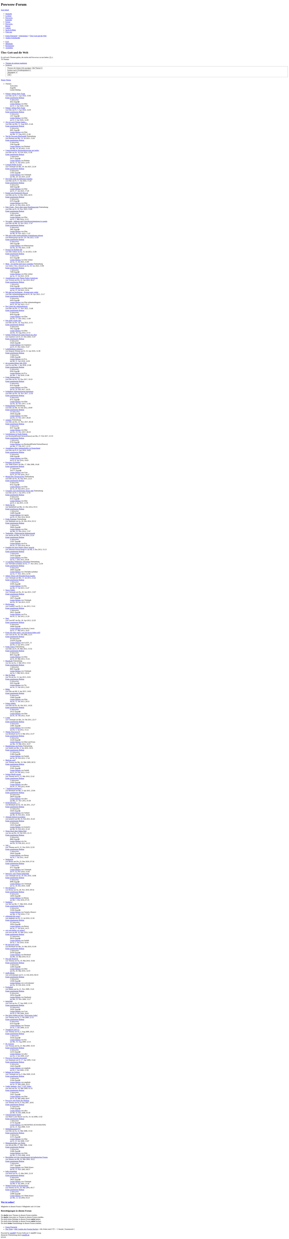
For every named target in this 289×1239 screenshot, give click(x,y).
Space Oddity (10, 590)
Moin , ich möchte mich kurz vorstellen (19, 264)
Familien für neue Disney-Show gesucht (19, 547)
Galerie (8, 28)
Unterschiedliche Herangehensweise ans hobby (22, 150)
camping (8, 420)
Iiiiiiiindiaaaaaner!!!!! (12, 1129)
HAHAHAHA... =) (12, 803)
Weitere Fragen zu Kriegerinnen (16, 1186)
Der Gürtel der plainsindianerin (16, 306)
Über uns (8, 32)
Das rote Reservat (11, 959)
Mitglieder (9, 44)
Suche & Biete (10, 30)
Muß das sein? (10, 760)
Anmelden (9, 48)
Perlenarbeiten (10, 406)
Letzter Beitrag (15, 104)
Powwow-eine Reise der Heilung (17, 1100)
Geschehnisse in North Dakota (16, 434)
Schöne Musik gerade (13, 774)
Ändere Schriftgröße (12, 38)
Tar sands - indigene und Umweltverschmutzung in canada (26, 221)
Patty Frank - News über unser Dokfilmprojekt (22, 207)
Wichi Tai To (10, 505)
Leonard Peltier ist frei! (13, 165)
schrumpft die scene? (12, 916)
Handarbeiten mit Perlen (14, 746)
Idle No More (10, 675)
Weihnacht (9, 859)
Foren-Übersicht (11, 36)
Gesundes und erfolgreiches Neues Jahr (19, 491)
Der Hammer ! (10, 888)
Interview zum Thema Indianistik (17, 874)
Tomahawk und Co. (12, 1030)
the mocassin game (12, 944)
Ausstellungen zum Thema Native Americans (21, 278)
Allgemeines (23, 36)
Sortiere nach (12, 70)
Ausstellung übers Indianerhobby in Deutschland (22, 448)
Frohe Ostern (10, 647)
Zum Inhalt (5, 10)
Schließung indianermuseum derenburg (19, 391)
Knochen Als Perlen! (12, 462)
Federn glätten (10, 703)
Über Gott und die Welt (38, 36)
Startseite (8, 14)
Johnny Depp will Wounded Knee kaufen (20, 576)
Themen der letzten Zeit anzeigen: (19, 68)
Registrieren (9, 46)
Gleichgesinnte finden (13, 1115)
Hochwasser (9, 604)
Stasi (7, 618)
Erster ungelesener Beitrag (14, 98)
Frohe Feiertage (11, 519)
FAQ (7, 42)
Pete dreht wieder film (13, 321)
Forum (7, 22)
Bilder (7, 689)
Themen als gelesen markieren (16, 63)
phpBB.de (25, 1235)
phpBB (12, 1233)
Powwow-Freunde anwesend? (16, 1058)
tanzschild (9, 1001)
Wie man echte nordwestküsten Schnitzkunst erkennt (24, 235)
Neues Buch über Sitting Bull (15, 831)
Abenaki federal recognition (15, 817)
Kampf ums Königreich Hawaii (16, 193)
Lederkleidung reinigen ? (14, 349)
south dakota (9, 973)
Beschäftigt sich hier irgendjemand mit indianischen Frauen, (26, 1157)
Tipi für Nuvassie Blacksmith (15, 136)
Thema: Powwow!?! (12, 732)
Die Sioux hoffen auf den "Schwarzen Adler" (21, 1015)
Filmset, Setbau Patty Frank (15, 94)
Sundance (8, 902)
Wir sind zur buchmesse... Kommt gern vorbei (21, 292)
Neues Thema (6, 80)
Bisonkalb (9, 661)
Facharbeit (9, 987)
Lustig (7, 718)
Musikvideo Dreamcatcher (14, 477)
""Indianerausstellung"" (13, 788)
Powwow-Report (9, 25)
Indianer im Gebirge (12, 1072)
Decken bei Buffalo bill (13, 250)
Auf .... (7, 845)
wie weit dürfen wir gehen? (15, 930)
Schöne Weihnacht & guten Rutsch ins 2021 (21, 335)
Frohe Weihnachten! (12, 377)
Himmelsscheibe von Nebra (15, 1143)
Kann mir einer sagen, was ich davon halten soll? (22, 633)
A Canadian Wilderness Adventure (17, 562)
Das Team (9, 1229)
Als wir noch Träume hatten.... (16, 122)
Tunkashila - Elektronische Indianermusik (20, 533)
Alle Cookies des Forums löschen (26, 1229)
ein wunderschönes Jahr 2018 (16, 363)
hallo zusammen (11, 1171)
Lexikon (8, 16)
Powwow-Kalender (9, 19)
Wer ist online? (8, 1202)
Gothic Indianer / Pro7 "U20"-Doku (18, 1086)
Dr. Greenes (9, 1044)
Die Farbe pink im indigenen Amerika (18, 179)
